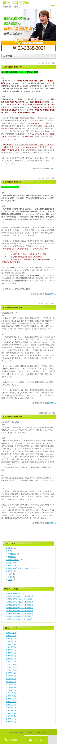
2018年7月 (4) (11, 644)
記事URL (52, 168)
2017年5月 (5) (11, 685)
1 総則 (10, 574)
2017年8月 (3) (11, 676)
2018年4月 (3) (11, 653)
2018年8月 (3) (11, 641)
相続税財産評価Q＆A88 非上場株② (19, 616)
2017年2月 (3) (11, 693)
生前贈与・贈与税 (12, 560)
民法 (7, 551)
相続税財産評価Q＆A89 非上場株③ (19, 613)
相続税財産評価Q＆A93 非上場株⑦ (19, 602)
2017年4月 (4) (11, 687)
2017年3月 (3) (11, 690)
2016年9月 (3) (11, 707)
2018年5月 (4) (11, 650)
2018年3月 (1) (11, 656)
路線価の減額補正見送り (15, 593)
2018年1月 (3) (11, 661)
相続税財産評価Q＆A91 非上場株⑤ (19, 608)
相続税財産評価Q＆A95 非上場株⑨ (19, 596)
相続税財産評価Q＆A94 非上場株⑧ (19, 599)
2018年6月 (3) (11, 647)
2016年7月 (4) (11, 713)
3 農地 (10, 580)
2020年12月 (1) (11, 633)
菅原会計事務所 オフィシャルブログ (19, 568)
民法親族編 (12, 557)
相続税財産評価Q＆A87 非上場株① (19, 619)
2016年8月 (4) (11, 710)
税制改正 (9, 563)
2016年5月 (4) (11, 719)
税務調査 (9, 565)
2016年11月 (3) (11, 702)
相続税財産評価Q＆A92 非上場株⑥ (19, 605)
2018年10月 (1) (11, 636)
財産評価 (9, 571)
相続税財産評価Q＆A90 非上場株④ (19, 611)
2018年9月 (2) (11, 639)
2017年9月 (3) (11, 673)
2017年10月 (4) (11, 670)
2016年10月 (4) (11, 705)
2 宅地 (10, 577)
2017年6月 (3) (11, 682)
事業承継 (9, 548)
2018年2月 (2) (11, 659)
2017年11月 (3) (11, 667)
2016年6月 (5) (11, 716)
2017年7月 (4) (11, 679)
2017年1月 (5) (11, 696)
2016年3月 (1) (11, 722)
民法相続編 (12, 554)
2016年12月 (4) (11, 699)
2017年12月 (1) (11, 664)
